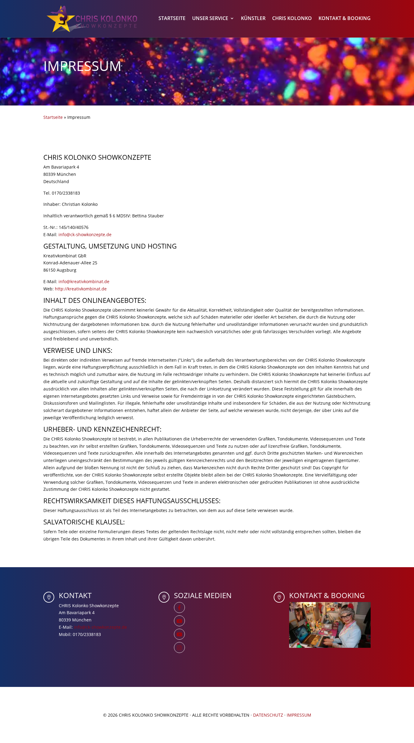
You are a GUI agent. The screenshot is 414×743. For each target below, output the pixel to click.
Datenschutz (268, 715)
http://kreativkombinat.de (81, 289)
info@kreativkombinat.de (83, 281)
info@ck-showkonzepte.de (85, 234)
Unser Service (210, 19)
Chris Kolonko (292, 19)
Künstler (253, 19)
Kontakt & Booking (345, 19)
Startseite (172, 19)
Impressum (299, 715)
